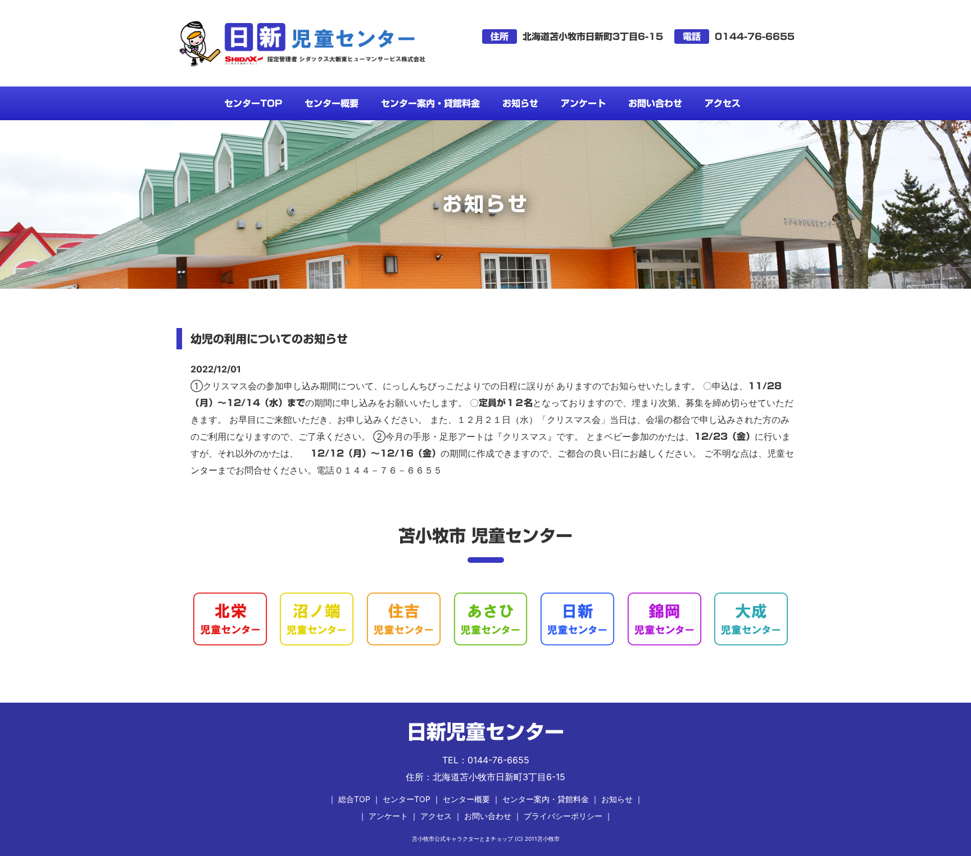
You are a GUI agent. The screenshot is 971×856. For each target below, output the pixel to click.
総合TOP (354, 799)
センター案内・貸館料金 (430, 103)
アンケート (583, 103)
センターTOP (253, 103)
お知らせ (520, 103)
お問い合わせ (655, 103)
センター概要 (332, 103)
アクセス (723, 103)
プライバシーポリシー (563, 816)
